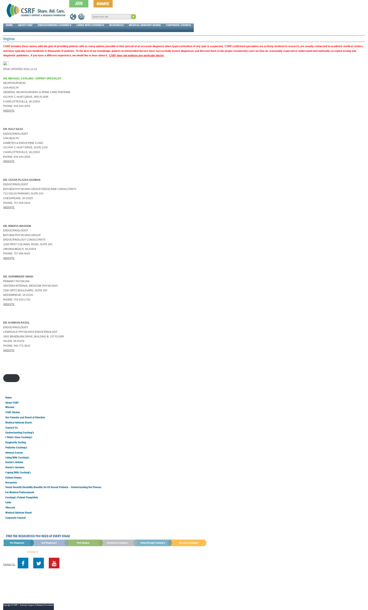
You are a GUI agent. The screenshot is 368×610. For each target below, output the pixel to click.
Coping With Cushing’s (18, 472)
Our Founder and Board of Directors (25, 417)
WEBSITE (8, 110)
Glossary (10, 507)
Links (8, 502)
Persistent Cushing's (117, 542)
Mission (9, 407)
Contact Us (11, 427)
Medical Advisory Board (145, 24)
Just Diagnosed (49, 542)
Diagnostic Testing (15, 442)
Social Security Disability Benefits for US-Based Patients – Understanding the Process (53, 487)
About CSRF (25, 24)
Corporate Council (178, 24)
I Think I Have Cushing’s (18, 437)
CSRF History (12, 412)
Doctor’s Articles (14, 462)
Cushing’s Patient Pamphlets (21, 497)
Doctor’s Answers (14, 467)
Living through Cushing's (152, 542)
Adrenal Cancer (14, 452)
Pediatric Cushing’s (16, 447)
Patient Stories (13, 477)
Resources (116, 24)
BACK (11, 378)
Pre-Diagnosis (17, 542)
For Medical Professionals (19, 492)
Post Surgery (83, 542)
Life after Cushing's (188, 542)
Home (9, 24)
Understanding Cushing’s (54, 24)
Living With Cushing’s (90, 24)
